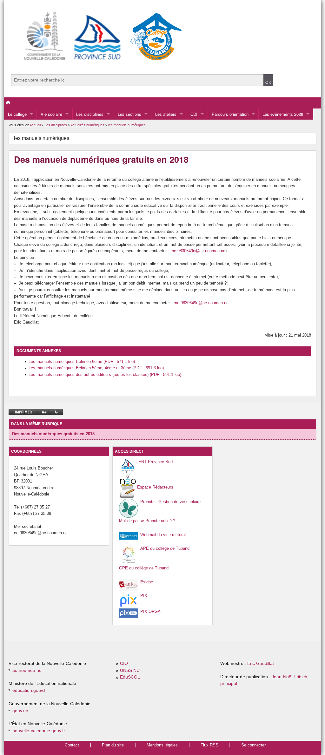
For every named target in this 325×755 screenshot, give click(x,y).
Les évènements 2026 (282, 114)
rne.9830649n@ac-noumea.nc (197, 250)
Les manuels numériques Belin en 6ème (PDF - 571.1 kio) (82, 361)
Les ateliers (165, 114)
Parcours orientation (230, 114)
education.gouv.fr (29, 690)
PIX (143, 595)
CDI (193, 114)
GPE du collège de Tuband (144, 568)
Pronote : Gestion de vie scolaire (170, 501)
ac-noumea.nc (26, 670)
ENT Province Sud (155, 461)
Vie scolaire (51, 114)
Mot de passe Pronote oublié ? (147, 520)
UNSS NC (130, 670)
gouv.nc (20, 710)
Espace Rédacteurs (155, 487)
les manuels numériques (127, 125)
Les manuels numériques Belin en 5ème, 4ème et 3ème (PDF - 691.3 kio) (96, 367)
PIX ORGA (150, 611)
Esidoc (146, 582)
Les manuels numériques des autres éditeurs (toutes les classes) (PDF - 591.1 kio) (105, 374)
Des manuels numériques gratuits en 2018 (53, 433)
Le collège (17, 114)
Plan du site (113, 745)
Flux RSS (209, 745)
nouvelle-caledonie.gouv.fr (38, 730)
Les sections (129, 114)
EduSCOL (130, 677)
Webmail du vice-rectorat (163, 534)
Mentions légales (162, 745)
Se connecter (253, 745)
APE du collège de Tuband (164, 548)
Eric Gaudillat (260, 663)
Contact (72, 745)
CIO (124, 663)
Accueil (35, 125)
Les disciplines (89, 114)
